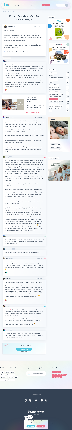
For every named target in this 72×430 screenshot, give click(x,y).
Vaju (6, 306)
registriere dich (24, 349)
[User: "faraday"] (4, 258)
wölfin (6, 157)
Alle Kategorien (53, 72)
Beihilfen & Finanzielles (56, 147)
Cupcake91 (7, 117)
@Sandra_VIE (8, 309)
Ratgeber (19, 5)
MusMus (7, 329)
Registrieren (46, 5)
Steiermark (3, 377)
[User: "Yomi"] (4, 61)
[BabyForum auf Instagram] (36, 400)
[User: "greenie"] (4, 236)
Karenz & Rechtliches (54, 91)
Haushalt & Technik (54, 103)
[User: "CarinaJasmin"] (4, 249)
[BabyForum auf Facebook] (25, 400)
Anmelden (31, 426)
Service (36, 5)
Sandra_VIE (10, 26)
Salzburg (11, 377)
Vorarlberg (3, 379)
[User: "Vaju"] (4, 306)
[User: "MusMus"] (4, 330)
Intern (50, 110)
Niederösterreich (10, 372)
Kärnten (3, 374)
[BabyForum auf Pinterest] (30, 400)
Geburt (51, 82)
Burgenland (11, 379)
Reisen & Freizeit (53, 99)
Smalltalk (51, 75)
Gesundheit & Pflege (54, 87)
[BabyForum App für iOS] (41, 400)
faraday (6, 258)
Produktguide (30, 5)
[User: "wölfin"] (4, 157)
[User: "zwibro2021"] (6, 272)
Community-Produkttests (59, 374)
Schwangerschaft (53, 80)
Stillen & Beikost (54, 142)
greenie (6, 236)
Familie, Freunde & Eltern (55, 96)
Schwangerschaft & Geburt (56, 149)
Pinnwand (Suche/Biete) (55, 108)
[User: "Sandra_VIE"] (5, 26)
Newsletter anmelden (37, 373)
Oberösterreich (10, 374)
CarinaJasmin (8, 248)
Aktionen (24, 5)
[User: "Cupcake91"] (4, 117)
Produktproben (56, 377)
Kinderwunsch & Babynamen (56, 77)
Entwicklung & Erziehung (55, 89)
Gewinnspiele (56, 372)
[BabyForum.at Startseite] (6, 5)
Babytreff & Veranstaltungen (56, 106)
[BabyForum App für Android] (46, 400)
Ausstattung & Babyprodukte (56, 94)
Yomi (6, 61)
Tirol (16, 377)
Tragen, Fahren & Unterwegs (56, 101)
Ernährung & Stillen (54, 84)
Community (13, 5)
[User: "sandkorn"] (6, 90)
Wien (2, 372)
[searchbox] (62, 5)
